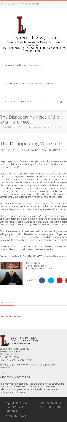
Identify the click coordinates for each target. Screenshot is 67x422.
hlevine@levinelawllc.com (39, 268)
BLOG (58, 407)
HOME (3, 4)
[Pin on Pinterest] (60, 280)
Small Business (10, 127)
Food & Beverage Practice (19, 101)
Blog (59, 101)
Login (2, 373)
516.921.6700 (11, 354)
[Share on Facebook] (42, 280)
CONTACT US (32, 4)
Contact (45, 101)
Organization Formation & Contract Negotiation (31, 83)
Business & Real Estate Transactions (22, 65)
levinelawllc (30, 150)
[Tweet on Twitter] (51, 280)
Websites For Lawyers (16, 416)
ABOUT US (15, 4)
